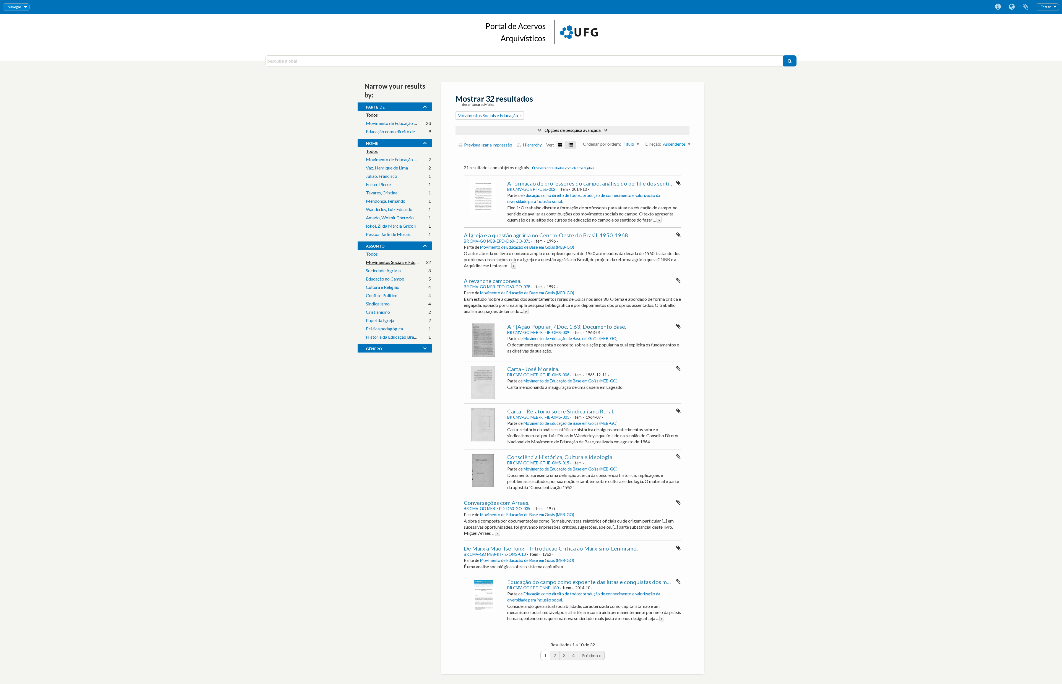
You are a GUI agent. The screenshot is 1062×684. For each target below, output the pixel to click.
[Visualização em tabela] (570, 145)
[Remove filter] (521, 115)
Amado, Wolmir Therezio (390, 217)
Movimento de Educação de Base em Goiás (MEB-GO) (417, 123)
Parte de (375, 106)
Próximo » (591, 655)
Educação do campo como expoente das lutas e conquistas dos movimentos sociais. (609, 581)
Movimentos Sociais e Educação (396, 262)
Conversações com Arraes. (496, 502)
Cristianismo (378, 312)
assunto (375, 245)
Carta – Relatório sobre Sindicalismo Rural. (560, 411)
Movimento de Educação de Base (397, 159)
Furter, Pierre (378, 184)
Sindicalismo (378, 303)
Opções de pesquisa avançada (573, 130)
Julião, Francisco (381, 176)
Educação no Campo (385, 278)
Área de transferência (1025, 7)
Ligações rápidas (998, 7)
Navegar (14, 7)
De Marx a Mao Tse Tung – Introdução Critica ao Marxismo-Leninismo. (551, 548)
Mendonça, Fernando (385, 201)
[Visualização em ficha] (560, 145)
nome (372, 142)
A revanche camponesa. (492, 280)
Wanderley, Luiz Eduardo (389, 209)
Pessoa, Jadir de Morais (388, 234)
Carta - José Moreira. (533, 369)
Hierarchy (532, 144)
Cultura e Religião (382, 287)
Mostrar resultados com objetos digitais (564, 168)
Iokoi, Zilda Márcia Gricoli (391, 225)
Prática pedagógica (384, 328)
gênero (374, 348)
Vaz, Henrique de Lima (387, 167)
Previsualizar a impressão (487, 144)
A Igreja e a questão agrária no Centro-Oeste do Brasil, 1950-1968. (546, 235)
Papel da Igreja (380, 320)
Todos (372, 114)
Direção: (653, 143)
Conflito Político (381, 295)
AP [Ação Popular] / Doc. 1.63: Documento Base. (566, 326)
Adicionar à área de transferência (678, 183)
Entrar (1046, 7)
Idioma (1012, 7)
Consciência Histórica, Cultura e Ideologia (559, 457)
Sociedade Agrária (383, 270)
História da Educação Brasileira (395, 337)
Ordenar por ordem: (602, 143)
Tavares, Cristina (381, 192)
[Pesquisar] (789, 60)
